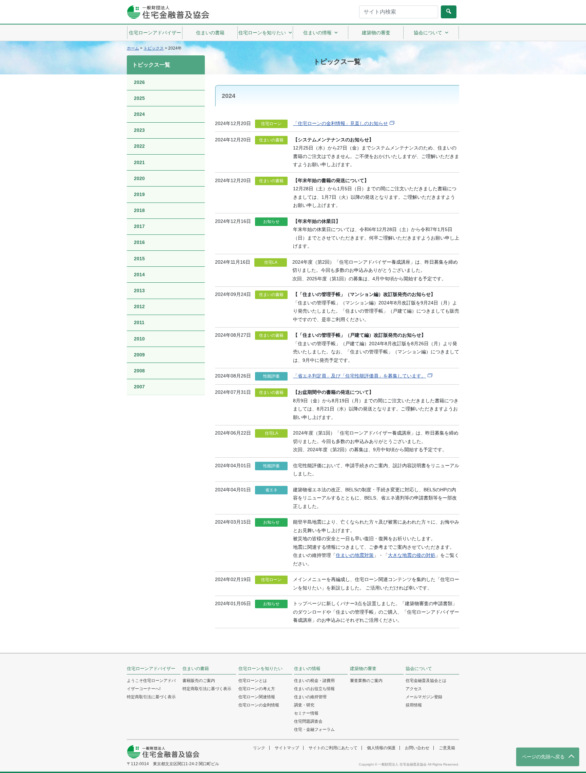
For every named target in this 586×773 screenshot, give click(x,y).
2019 (139, 194)
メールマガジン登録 (424, 697)
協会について (428, 32)
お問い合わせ (417, 747)
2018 (139, 210)
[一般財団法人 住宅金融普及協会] (168, 12)
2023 (139, 130)
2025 (139, 98)
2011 (139, 322)
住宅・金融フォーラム (314, 729)
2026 (139, 82)
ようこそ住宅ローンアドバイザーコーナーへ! (151, 684)
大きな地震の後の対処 (411, 555)
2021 (139, 162)
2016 (139, 242)
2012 (139, 306)
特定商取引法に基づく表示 (151, 697)
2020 (139, 178)
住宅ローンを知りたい (262, 32)
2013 (139, 290)
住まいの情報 (317, 32)
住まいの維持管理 (310, 697)
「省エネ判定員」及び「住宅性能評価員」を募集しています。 (359, 376)
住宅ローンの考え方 (256, 688)
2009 (139, 354)
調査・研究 (304, 705)
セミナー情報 (306, 713)
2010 (139, 338)
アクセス (414, 688)
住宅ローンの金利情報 (258, 705)
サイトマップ (287, 747)
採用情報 (414, 705)
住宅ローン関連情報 (256, 697)
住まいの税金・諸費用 (314, 680)
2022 (139, 146)
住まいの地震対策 (355, 555)
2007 (139, 386)
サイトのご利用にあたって (333, 747)
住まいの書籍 (210, 32)
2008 (139, 370)
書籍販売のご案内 (198, 680)
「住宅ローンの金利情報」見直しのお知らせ (340, 123)
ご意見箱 (447, 747)
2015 (139, 258)
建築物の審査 (376, 32)
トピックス (153, 48)
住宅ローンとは (252, 680)
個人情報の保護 (381, 747)
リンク (259, 747)
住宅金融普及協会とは (426, 680)
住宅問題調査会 (308, 721)
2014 (139, 274)
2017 (139, 226)
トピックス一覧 (151, 65)
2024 (139, 114)
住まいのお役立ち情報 (314, 688)
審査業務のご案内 (366, 680)
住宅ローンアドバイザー (155, 32)
